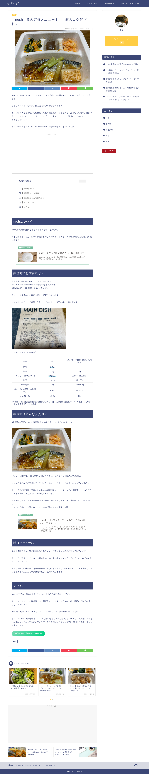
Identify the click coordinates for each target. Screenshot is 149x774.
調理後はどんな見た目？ (34, 198)
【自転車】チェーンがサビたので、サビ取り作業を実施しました (122, 71)
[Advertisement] (52, 152)
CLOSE (82, 181)
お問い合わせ (109, 4)
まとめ (27, 207)
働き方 (108, 124)
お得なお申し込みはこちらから (28, 633)
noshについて (30, 189)
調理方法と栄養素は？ (33, 193)
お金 (107, 118)
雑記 (107, 136)
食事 (14, 15)
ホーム (78, 4)
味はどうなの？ (30, 202)
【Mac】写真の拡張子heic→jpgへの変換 (122, 64)
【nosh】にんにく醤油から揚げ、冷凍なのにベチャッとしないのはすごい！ (122, 98)
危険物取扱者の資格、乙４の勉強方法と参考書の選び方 (122, 89)
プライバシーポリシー (129, 4)
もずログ (13, 3)
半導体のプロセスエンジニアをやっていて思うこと (122, 80)
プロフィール (92, 4)
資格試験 (109, 130)
